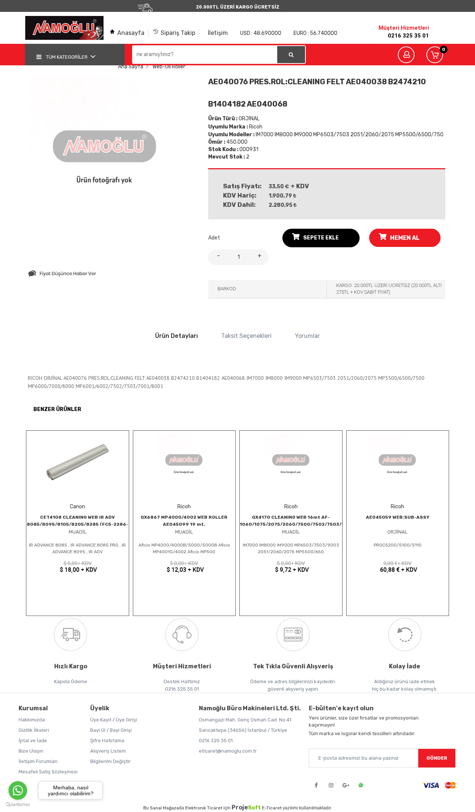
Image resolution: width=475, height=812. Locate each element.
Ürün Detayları (176, 335)
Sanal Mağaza (164, 808)
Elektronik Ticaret (203, 808)
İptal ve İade (33, 740)
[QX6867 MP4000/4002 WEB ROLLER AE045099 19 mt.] (184, 463)
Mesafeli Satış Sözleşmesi (48, 772)
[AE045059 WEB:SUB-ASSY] (397, 463)
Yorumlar (307, 335)
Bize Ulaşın (31, 751)
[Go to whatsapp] (18, 790)
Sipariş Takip (178, 32)
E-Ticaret (272, 808)
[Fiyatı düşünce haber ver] (62, 275)
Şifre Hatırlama (107, 740)
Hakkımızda (32, 720)
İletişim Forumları (38, 761)
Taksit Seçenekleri (246, 335)
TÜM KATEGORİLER (67, 57)
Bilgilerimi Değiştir (110, 761)
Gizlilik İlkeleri (34, 730)
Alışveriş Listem (108, 751)
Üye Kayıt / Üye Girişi (113, 720)
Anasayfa (130, 32)
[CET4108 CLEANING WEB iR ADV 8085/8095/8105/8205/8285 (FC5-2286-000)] (77, 463)
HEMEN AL (405, 237)
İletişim (218, 32)
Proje (246, 807)
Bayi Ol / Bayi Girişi (111, 730)
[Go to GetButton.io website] (18, 804)
